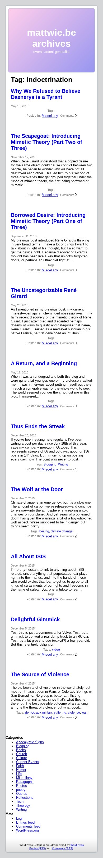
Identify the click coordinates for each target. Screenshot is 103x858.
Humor (21, 770)
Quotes (21, 794)
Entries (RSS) (37, 848)
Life (19, 774)
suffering (60, 712)
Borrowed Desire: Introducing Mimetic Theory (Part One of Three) (48, 221)
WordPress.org (27, 830)
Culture (21, 758)
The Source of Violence (40, 674)
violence (74, 712)
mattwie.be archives (51, 38)
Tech (20, 802)
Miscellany (50, 116)
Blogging (50, 464)
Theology (23, 805)
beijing (44, 531)
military (47, 712)
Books (21, 750)
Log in (20, 818)
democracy (33, 712)
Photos (21, 786)
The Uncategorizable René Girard (44, 293)
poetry (21, 790)
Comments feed (28, 826)
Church (21, 754)
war (84, 712)
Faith (20, 766)
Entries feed (25, 822)
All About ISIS (28, 556)
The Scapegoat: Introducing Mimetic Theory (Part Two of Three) (46, 142)
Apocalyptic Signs (30, 742)
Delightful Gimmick (35, 619)
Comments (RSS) (62, 848)
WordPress (77, 844)
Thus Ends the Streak (38, 426)
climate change (62, 531)
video (56, 649)
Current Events (27, 762)
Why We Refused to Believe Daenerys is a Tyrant (45, 94)
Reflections (24, 798)
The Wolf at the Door (37, 489)
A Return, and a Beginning (44, 363)
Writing (63, 464)
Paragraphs (25, 782)
